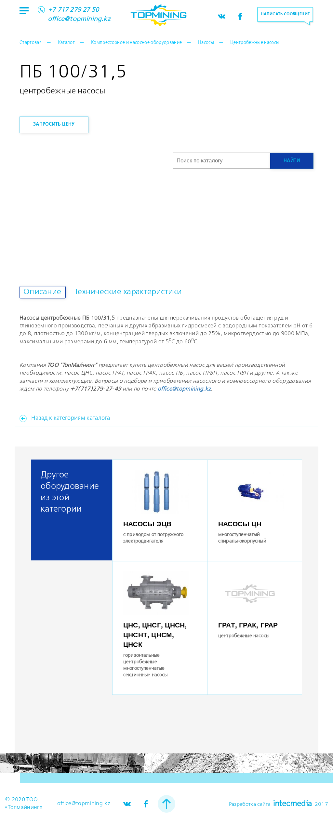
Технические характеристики (128, 292)
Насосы (206, 42)
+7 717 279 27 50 (73, 10)
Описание (42, 292)
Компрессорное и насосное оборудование (136, 42)
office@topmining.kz (79, 19)
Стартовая (31, 42)
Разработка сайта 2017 (278, 803)
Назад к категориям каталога (70, 418)
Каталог (66, 42)
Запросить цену (54, 124)
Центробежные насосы (254, 42)
